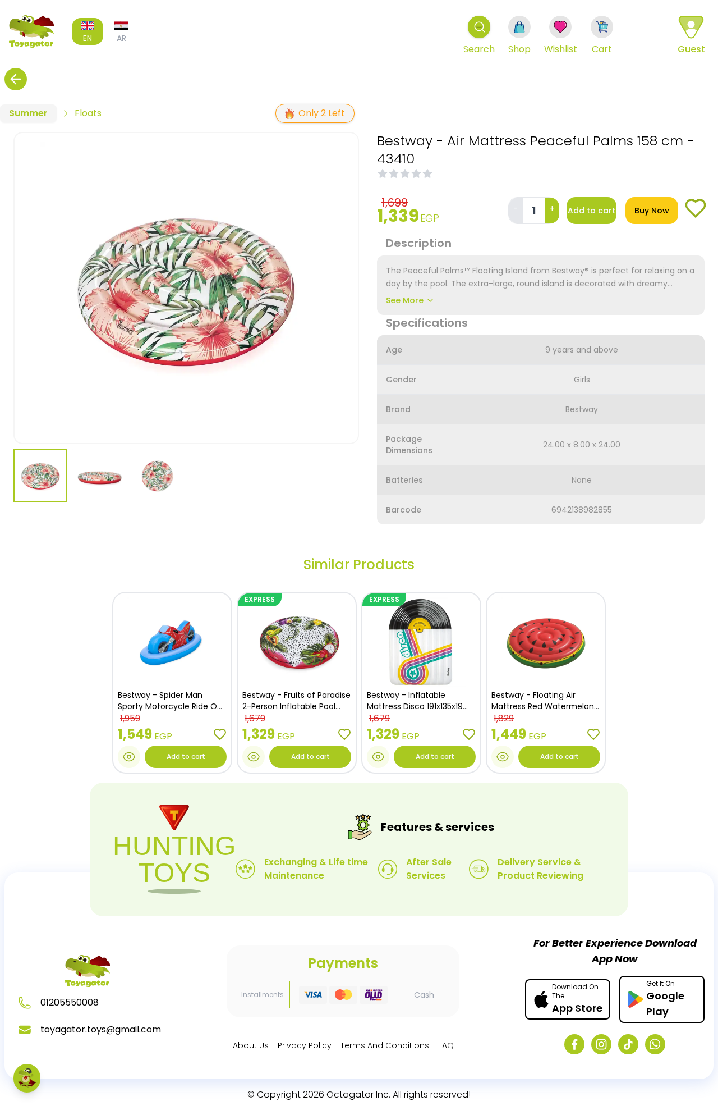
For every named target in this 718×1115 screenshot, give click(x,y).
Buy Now (651, 210)
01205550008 (69, 1002)
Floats (88, 113)
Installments (262, 994)
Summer (28, 113)
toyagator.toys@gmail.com (100, 1029)
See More (405, 300)
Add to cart (591, 210)
